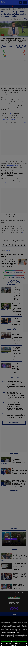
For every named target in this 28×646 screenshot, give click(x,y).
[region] (14, 631)
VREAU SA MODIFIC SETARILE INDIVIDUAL (14, 643)
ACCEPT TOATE (14, 641)
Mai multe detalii (17, 623)
